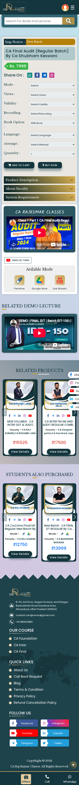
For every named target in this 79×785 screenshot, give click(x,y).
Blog (17, 683)
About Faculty (17, 188)
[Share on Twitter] (14, 416)
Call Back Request (28, 676)
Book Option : (14, 124)
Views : (9, 94)
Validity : (11, 103)
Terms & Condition (28, 689)
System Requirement (22, 197)
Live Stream (60, 288)
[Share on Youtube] (30, 416)
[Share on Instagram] (24, 416)
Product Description (22, 180)
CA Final (20, 651)
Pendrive (19, 288)
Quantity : (12, 153)
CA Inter (20, 645)
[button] (18, 405)
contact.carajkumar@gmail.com (35, 615)
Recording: (12, 113)
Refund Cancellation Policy (35, 702)
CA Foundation (25, 638)
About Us (21, 670)
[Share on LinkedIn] (19, 416)
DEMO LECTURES (20, 260)
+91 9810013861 (24, 622)
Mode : (9, 84)
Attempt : (11, 143)
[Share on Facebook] (9, 416)
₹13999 (58, 548)
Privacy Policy (24, 696)
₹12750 (20, 544)
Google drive (39, 288)
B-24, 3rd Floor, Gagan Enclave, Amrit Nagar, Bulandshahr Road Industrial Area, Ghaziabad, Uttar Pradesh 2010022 (42, 605)
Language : (12, 134)
